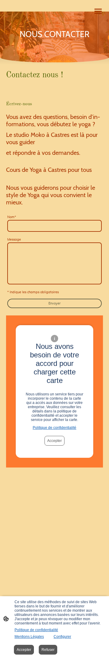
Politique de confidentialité (54, 428)
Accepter (54, 441)
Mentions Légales (29, 636)
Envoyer (54, 303)
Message (14, 239)
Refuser (47, 650)
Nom (11, 217)
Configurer (62, 636)
